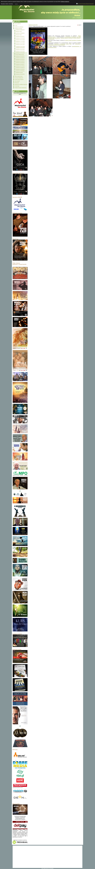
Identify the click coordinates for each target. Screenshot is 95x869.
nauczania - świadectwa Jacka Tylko (62, 43)
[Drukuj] (79, 25)
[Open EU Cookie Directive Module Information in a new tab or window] (85, 3)
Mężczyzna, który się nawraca (54, 37)
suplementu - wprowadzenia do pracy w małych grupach (64, 44)
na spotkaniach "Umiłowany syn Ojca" (72, 36)
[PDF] (78, 25)
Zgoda (16, 3)
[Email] (80, 25)
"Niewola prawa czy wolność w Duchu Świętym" (70, 37)
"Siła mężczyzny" (51, 39)
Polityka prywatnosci (65, 1)
